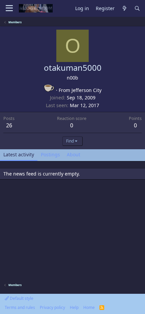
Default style (21, 298)
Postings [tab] (50, 154)
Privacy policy (52, 307)
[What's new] (124, 8)
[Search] (137, 8)
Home (89, 307)
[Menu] (9, 8)
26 (9, 125)
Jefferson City (86, 90)
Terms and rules (20, 307)
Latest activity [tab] (18, 154)
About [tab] (73, 154)
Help (74, 307)
